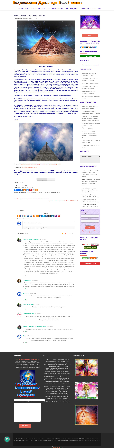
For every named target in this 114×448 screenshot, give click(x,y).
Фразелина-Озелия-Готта (50, 400)
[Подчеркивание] (28, 228)
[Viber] (94, 47)
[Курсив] (26, 228)
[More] (36, 190)
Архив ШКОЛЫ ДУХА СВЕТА (55, 8)
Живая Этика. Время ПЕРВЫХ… (91, 145)
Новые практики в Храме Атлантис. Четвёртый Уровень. (90, 189)
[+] (45, 227)
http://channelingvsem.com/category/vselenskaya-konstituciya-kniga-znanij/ (40, 164)
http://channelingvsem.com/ (29, 167)
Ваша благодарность (90, 56)
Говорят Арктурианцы (49, 376)
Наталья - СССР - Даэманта (58, 386)
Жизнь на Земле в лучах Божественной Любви (58, 378)
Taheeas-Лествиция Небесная (61, 359)
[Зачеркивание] (30, 228)
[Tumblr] (92, 47)
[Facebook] (18, 190)
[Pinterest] (30, 190)
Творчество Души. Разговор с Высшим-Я (57, 397)
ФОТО (99, 8)
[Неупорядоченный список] (35, 228)
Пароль (90, 218)
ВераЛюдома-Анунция (55, 371)
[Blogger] (89, 47)
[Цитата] (37, 228)
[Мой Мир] (85, 47)
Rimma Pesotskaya (48, 359)
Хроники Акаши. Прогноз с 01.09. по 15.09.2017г (63, 200)
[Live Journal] (33, 190)
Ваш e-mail (29, 397)
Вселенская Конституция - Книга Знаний (38, 192)
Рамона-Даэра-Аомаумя (56, 391)
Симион (54, 396)
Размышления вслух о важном (57, 390)
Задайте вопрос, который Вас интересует (27, 359)
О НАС (27, 8)
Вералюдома (27, 280)
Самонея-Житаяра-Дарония (57, 392)
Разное (47, 391)
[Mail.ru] (21, 190)
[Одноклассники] (83, 47)
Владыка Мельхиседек (50, 373)
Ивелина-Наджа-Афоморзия (53, 381)
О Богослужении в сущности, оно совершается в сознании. (31, 199)
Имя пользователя (90, 213)
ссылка (58, 192)
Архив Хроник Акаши (59, 369)
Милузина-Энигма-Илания (31, 239)
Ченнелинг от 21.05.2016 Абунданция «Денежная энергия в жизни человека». (89, 133)
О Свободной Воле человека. (90, 83)
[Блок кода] (39, 228)
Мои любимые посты (90, 263)
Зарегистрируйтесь (87, 230)
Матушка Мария (65, 383)
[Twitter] (27, 190)
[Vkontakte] (15, 190)
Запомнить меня (90, 225)
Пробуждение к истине (61, 388)
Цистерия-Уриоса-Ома (64, 400)
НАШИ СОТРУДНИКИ (71, 8)
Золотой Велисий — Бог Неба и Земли (59, 380)
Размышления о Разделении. (90, 196)
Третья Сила (65, 398)
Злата (45, 380)
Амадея (88, 244)
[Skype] (96, 47)
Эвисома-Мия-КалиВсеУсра (63, 402)
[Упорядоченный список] (33, 228)
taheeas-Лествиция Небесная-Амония (34, 326)
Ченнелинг (49, 401)
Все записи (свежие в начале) (90, 65)
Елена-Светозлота (28, 313)
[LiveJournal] (91, 47)
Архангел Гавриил (55, 366)
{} (43, 227)
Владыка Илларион (64, 371)
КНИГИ (94, 8)
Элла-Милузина (28, 304)
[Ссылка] (41, 228)
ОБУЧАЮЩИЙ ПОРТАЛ (38, 8)
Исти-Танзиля (66, 381)
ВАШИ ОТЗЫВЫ (85, 8)
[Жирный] (24, 228)
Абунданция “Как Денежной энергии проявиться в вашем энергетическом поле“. (90, 118)
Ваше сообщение (27, 401)
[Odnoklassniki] (24, 190)
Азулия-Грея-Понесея (56, 363)
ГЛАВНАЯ (21, 8)
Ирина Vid (26, 293)
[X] (87, 47)
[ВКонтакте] (81, 47)
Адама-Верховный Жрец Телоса (52, 361)
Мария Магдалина (57, 383)
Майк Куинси (49, 383)
